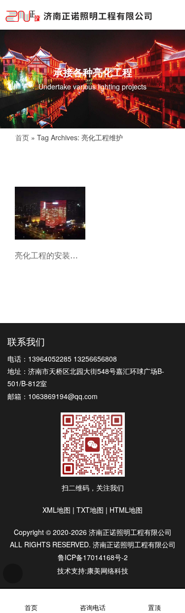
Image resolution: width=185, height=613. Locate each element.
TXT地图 (90, 510)
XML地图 (56, 510)
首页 (22, 137)
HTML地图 (126, 510)
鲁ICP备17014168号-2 (93, 557)
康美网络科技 (107, 570)
